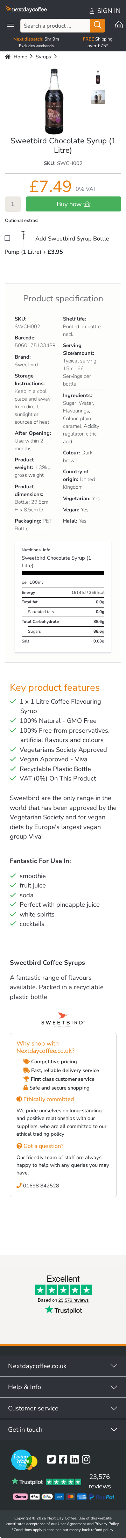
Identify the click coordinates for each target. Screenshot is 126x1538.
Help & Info (24, 1386)
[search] (97, 26)
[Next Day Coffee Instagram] (87, 1460)
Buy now (70, 204)
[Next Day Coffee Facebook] (64, 1460)
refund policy (102, 1529)
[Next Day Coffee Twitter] (53, 1460)
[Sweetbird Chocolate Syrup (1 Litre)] (98, 78)
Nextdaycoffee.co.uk (37, 1365)
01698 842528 (40, 1185)
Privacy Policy (106, 1523)
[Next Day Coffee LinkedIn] (76, 1460)
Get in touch (25, 1429)
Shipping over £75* (98, 42)
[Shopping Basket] (119, 25)
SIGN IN (108, 10)
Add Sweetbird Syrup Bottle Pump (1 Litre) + (57, 245)
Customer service (33, 1408)
